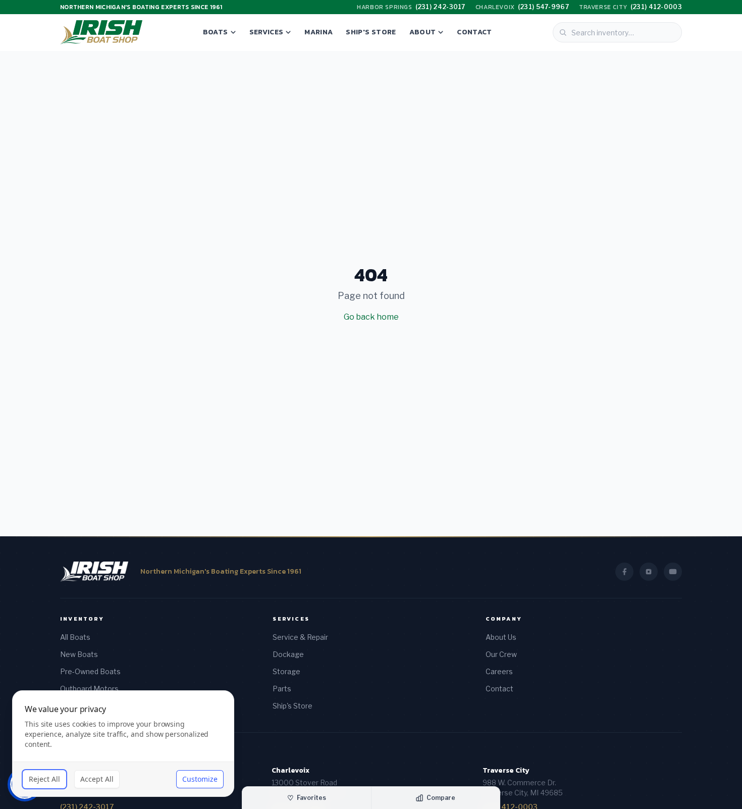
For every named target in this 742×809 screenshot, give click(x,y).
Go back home (371, 317)
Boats (215, 32)
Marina (318, 32)
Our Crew (501, 654)
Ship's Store (371, 32)
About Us (501, 637)
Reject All (44, 779)
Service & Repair (300, 637)
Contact (474, 32)
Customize (200, 779)
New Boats (79, 654)
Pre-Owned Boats (90, 671)
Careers (499, 671)
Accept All (97, 779)
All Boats (75, 637)
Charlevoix (290, 770)
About (422, 32)
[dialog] (123, 743)
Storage (286, 671)
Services (266, 32)
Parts (282, 688)
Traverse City (506, 770)
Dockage (288, 654)
